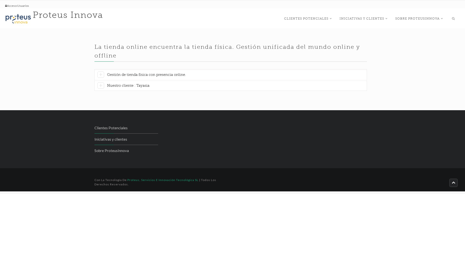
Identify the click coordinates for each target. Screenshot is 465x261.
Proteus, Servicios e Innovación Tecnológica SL (162, 180)
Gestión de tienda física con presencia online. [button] (146, 75)
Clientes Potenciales (306, 18)
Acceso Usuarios (18, 5)
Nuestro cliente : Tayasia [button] (128, 85)
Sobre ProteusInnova (417, 18)
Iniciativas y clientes (362, 18)
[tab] (230, 75)
